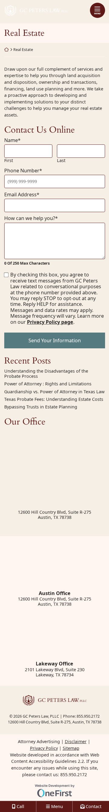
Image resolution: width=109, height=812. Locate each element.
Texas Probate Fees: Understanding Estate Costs (53, 399)
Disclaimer (76, 741)
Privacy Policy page (50, 322)
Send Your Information (54, 340)
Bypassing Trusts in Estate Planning (40, 406)
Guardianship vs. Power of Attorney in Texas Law (54, 391)
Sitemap (71, 748)
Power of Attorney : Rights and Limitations (47, 383)
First (8, 160)
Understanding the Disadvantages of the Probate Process (46, 373)
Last (61, 160)
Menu (97, 13)
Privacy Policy (44, 748)
